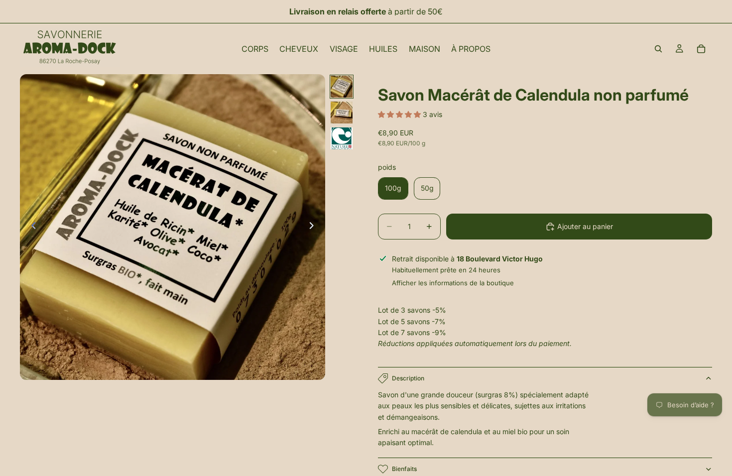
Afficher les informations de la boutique (453, 283)
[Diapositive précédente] (31, 227)
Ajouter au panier (585, 226)
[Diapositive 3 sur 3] (342, 138)
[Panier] (701, 49)
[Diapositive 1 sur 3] (342, 87)
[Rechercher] (658, 49)
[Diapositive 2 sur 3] (342, 112)
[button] (400, 114)
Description (408, 378)
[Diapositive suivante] (314, 227)
